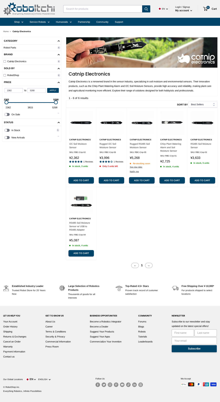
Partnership (84, 22)
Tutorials (142, 336)
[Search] (146, 8)
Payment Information (14, 351)
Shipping (7, 331)
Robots (142, 331)
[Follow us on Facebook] (98, 384)
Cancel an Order (12, 341)
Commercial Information (58, 341)
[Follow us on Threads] (140, 384)
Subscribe (194, 348)
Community (102, 22)
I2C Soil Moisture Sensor (78, 146)
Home (6, 31)
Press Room (52, 346)
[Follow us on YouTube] (122, 384)
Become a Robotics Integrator (105, 321)
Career (49, 326)
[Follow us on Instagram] (110, 384)
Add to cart (81, 180)
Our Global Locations (13, 379)
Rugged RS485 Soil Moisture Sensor (140, 146)
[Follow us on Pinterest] (116, 384)
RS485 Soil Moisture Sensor (201, 146)
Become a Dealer (99, 326)
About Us (50, 321)
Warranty (8, 346)
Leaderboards (145, 341)
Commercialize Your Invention (105, 341)
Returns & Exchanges (14, 336)
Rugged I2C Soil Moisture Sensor (108, 146)
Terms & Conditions (55, 331)
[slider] (6, 102)
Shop (17, 22)
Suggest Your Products (102, 331)
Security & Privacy (55, 336)
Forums (142, 321)
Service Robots (38, 22)
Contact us (9, 356)
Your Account (10, 321)
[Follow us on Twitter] (104, 384)
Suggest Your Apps (100, 336)
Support (119, 22)
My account (182, 10)
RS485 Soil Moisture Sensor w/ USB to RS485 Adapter (79, 226)
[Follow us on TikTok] (128, 384)
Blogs (141, 326)
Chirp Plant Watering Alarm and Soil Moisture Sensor (170, 147)
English (43, 379)
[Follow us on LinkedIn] (134, 384)
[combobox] (102, 9)
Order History (10, 326)
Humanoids (62, 22)
